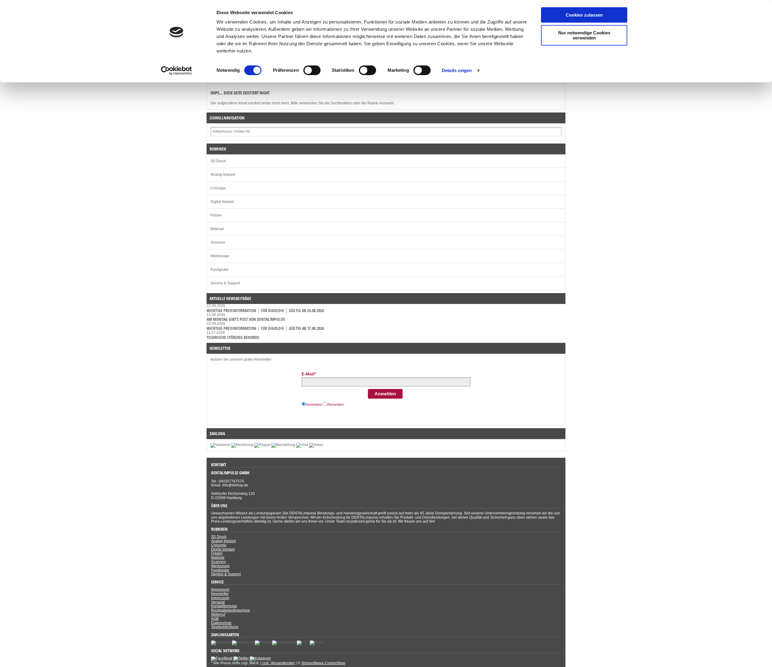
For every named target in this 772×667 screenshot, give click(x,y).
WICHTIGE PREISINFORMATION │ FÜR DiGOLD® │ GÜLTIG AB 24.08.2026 (265, 310)
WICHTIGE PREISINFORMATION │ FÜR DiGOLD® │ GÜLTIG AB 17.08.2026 (265, 328)
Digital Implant (222, 202)
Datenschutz (221, 623)
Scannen (217, 242)
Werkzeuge (219, 256)
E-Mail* (309, 373)
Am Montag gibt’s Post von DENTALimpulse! (246, 319)
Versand (218, 602)
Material (217, 229)
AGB (215, 619)
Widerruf (218, 614)
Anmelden (385, 393)
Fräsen (216, 215)
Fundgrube (219, 269)
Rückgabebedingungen (230, 610)
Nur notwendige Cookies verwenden (584, 35)
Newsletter (220, 594)
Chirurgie (218, 188)
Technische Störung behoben (233, 337)
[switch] (312, 70)
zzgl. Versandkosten (278, 663)
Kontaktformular (224, 606)
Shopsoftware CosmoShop (323, 663)
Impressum (220, 589)
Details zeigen (457, 70)
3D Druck (218, 161)
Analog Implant (222, 174)
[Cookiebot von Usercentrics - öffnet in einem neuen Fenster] (176, 70)
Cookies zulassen (584, 14)
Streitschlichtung (224, 627)
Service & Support (225, 283)
